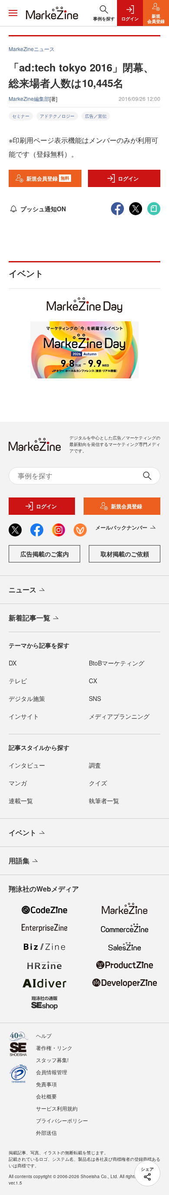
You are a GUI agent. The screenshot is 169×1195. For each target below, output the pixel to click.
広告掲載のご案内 (44, 553)
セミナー (20, 116)
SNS (95, 698)
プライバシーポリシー (62, 1120)
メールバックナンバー (121, 527)
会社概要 (46, 1096)
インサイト (24, 716)
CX (93, 680)
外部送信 (46, 1132)
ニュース (22, 589)
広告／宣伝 (96, 116)
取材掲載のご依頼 (125, 553)
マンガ (18, 782)
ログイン (128, 178)
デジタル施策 (27, 698)
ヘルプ (44, 1035)
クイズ (98, 782)
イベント (22, 832)
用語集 (19, 861)
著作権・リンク (54, 1047)
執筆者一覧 (104, 800)
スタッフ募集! (52, 1059)
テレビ (18, 680)
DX (12, 663)
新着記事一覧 (29, 618)
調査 (95, 765)
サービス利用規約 (57, 1108)
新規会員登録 (47, 178)
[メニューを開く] (13, 13)
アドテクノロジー (57, 116)
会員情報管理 (51, 1072)
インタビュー (27, 765)
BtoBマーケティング (116, 663)
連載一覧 (21, 800)
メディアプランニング (119, 716)
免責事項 (46, 1084)
